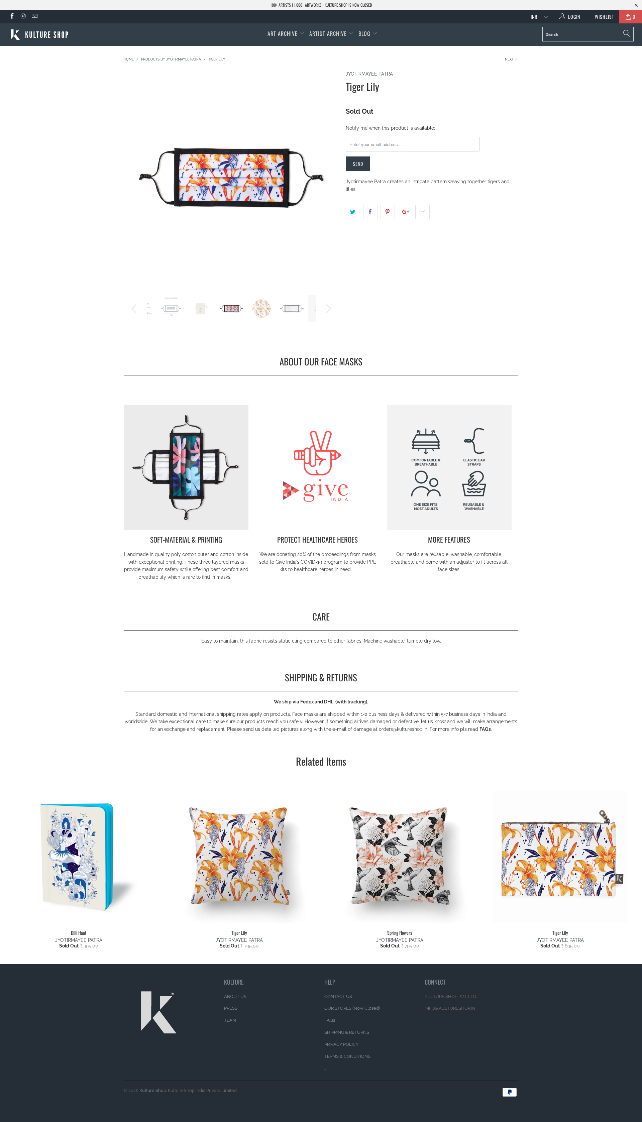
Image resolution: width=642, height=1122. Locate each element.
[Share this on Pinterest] (388, 212)
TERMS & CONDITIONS (347, 1056)
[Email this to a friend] (422, 212)
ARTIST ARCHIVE (328, 33)
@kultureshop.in (410, 729)
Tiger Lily (239, 856)
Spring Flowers (399, 856)
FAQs (329, 1020)
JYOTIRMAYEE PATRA (369, 74)
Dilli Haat (78, 856)
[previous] (135, 183)
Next (510, 59)
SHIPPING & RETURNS (346, 1032)
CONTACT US (338, 996)
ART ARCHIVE (283, 33)
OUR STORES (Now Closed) (352, 1008)
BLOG (365, 33)
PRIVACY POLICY (341, 1044)
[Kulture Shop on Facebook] (11, 16)
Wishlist (602, 16)
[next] (327, 183)
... (325, 1068)
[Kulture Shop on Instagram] (23, 16)
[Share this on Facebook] (370, 212)
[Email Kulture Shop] (34, 16)
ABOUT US (235, 996)
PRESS (230, 1008)
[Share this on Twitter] (353, 212)
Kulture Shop (152, 1090)
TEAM (230, 1020)
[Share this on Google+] (405, 212)
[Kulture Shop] (55, 34)
